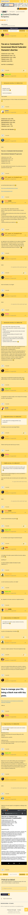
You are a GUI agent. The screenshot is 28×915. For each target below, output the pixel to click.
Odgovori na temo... (7, 888)
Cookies (19, 909)
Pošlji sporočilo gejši (11, 909)
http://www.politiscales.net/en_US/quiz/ (9, 188)
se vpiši (5, 882)
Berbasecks (6, 83)
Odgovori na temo (14, 28)
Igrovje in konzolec (11, 25)
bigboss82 (6, 416)
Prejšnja (5, 30)
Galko (5, 617)
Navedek (7, 70)
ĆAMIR (5, 463)
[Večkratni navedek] (2, 70)
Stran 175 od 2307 (13, 30)
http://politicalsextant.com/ (6, 191)
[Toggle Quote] (3, 83)
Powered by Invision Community (14, 912)
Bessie (5, 24)
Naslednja (22, 30)
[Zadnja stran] (27, 31)
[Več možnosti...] (25, 36)
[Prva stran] (1, 31)
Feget (5, 723)
